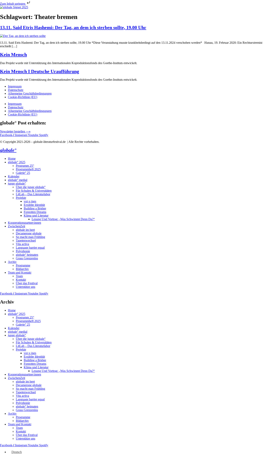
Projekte (21, 197)
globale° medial (17, 180)
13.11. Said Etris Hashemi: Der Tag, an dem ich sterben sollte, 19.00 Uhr (73, 27)
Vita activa (22, 244)
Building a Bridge (35, 208)
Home (12, 158)
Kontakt (21, 279)
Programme (23, 265)
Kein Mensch (13, 54)
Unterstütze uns (25, 286)
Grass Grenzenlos (27, 258)
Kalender (13, 176)
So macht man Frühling (30, 237)
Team (19, 276)
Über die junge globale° (30, 187)
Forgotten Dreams (35, 212)
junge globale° (17, 183)
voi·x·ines (30, 201)
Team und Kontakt (19, 272)
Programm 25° (25, 165)
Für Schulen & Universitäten (34, 190)
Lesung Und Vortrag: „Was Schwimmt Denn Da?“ (63, 219)
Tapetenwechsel (26, 240)
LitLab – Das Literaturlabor (33, 194)
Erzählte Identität (34, 205)
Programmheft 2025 (28, 169)
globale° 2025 (16, 162)
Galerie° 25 (23, 172)
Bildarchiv (22, 269)
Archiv (12, 262)
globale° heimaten (27, 254)
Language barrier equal (30, 247)
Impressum (15, 86)
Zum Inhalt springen (13, 3)
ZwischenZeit (16, 226)
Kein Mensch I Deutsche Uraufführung (39, 71)
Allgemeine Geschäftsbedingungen (30, 93)
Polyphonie (23, 251)
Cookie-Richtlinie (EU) (22, 97)
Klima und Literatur (36, 215)
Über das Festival (27, 283)
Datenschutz (15, 90)
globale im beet (25, 229)
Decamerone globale (29, 233)
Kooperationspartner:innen (24, 222)
